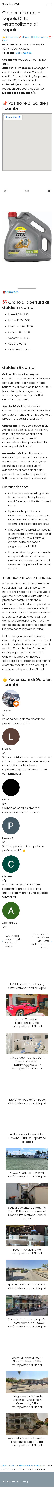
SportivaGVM (11, 4)
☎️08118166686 (10, 292)
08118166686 (24, 53)
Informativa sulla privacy (15, 1481)
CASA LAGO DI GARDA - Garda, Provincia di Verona (13, 940)
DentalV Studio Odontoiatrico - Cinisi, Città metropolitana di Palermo (40, 941)
